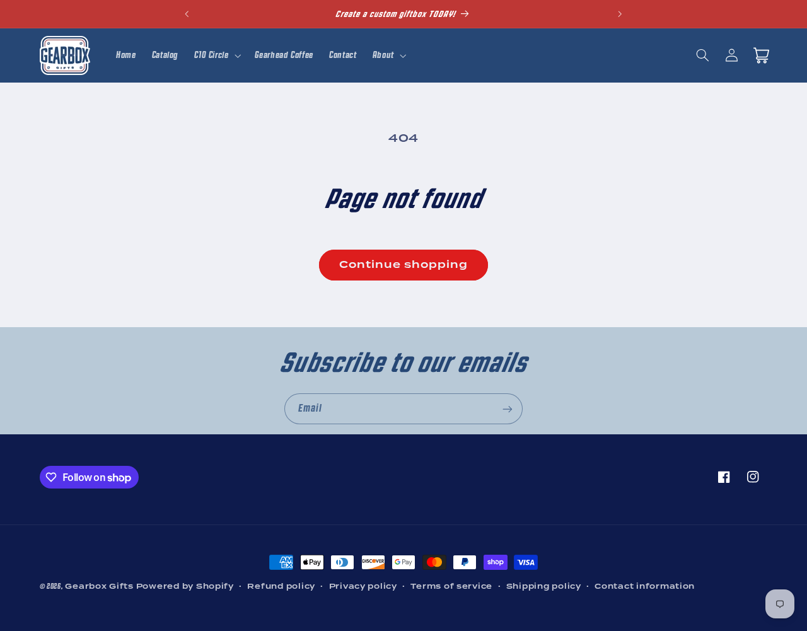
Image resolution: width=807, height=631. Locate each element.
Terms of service (451, 586)
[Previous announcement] (187, 14)
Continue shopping (403, 264)
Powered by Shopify (185, 586)
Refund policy (281, 586)
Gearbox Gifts (99, 586)
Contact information (645, 586)
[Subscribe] (507, 408)
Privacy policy (363, 586)
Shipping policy (543, 586)
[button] (217, 55)
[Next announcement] (620, 14)
